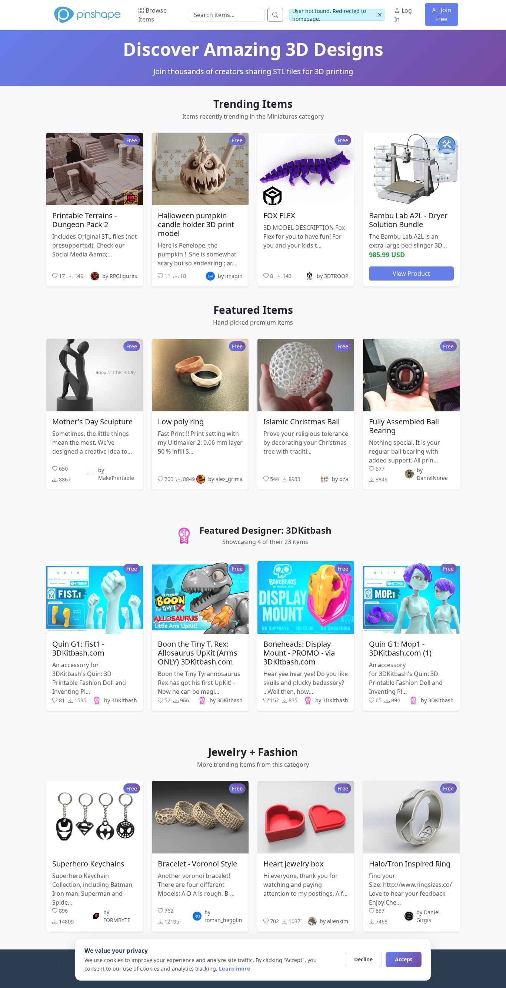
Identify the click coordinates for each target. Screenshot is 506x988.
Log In (403, 14)
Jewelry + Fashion (253, 752)
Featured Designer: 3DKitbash (265, 530)
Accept (403, 959)
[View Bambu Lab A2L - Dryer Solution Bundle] (411, 168)
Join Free (443, 14)
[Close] (379, 15)
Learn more (234, 968)
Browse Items (152, 14)
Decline (363, 959)
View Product (411, 273)
